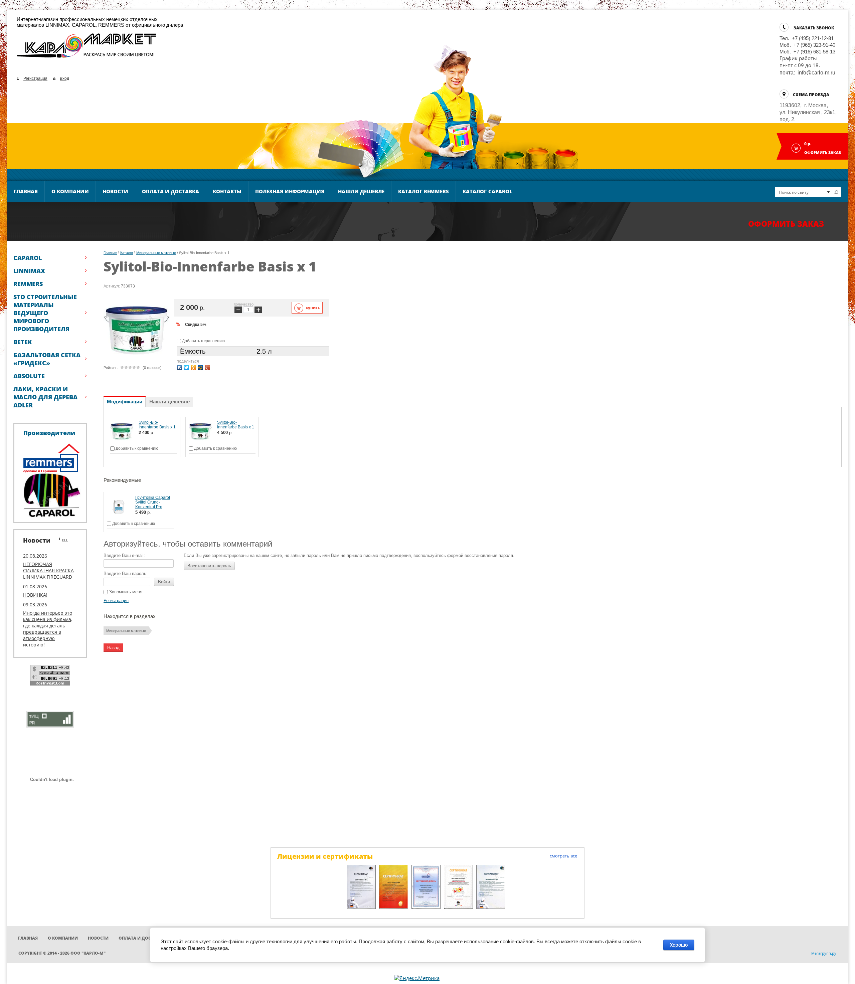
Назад (113, 647)
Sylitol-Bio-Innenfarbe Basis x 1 (157, 424)
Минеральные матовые (156, 253)
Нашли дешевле (361, 191)
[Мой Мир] (201, 366)
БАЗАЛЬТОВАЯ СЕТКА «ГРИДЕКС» (46, 359)
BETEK (22, 342)
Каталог (126, 253)
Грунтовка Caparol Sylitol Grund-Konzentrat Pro (152, 502)
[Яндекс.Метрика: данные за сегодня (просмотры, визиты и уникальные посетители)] (417, 978)
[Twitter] (187, 366)
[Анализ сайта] (50, 718)
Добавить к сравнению (203, 341)
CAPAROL (27, 258)
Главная (25, 191)
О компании (70, 191)
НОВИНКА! (35, 595)
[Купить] (307, 308)
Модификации (124, 401)
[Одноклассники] (194, 366)
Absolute (29, 376)
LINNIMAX (29, 271)
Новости (115, 191)
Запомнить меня (125, 591)
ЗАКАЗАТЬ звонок (814, 28)
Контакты (227, 191)
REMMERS (28, 284)
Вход (64, 78)
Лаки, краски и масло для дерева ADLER (45, 397)
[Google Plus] (208, 366)
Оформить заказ (822, 152)
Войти (164, 581)
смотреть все (563, 855)
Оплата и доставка (170, 191)
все (65, 540)
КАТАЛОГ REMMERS (423, 191)
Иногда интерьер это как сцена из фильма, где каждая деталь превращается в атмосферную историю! (47, 629)
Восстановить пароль (209, 565)
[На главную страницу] (87, 48)
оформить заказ (786, 223)
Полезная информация (289, 191)
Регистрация (35, 78)
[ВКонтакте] (180, 366)
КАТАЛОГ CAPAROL (487, 191)
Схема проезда (811, 94)
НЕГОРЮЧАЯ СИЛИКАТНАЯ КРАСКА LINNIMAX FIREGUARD (48, 570)
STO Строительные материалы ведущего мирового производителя (45, 313)
